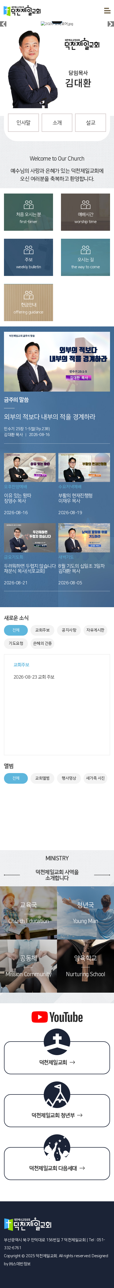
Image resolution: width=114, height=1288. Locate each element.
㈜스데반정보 (20, 1264)
